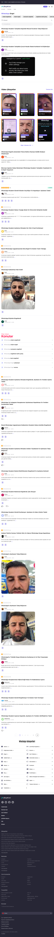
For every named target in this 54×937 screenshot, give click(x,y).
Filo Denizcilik (4, 898)
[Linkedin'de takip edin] (13, 802)
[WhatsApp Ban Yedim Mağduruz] (27, 105)
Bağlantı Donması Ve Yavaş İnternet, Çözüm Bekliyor (12, 833)
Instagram (3, 859)
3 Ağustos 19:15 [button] (7, 495)
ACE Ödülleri (4, 812)
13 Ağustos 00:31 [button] (7, 385)
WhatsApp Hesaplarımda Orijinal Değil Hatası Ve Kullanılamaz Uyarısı (23, 679)
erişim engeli (17, 16)
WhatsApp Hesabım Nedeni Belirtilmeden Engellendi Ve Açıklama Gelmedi (24, 471)
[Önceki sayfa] (16, 735)
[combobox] (27, 24)
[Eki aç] (18, 66)
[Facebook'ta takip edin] (9, 802)
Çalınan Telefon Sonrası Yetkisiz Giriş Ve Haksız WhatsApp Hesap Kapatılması (25, 533)
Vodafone (3, 884)
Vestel (28, 878)
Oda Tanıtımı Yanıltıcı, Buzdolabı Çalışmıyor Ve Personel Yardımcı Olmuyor (16, 835)
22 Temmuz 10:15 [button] (7, 662)
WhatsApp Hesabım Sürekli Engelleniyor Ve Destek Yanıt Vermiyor (22, 698)
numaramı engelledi (28, 16)
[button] (5, 188)
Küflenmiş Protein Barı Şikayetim (8, 843)
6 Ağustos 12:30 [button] (7, 454)
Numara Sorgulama (5, 882)
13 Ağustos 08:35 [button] (7, 322)
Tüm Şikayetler (4, 852)
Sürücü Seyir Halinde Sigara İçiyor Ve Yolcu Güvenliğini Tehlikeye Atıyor (16, 845)
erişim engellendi (7, 16)
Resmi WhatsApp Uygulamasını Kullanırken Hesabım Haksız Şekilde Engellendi (26, 425)
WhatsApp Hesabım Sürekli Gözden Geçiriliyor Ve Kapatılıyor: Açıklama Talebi (25, 190)
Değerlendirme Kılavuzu (7, 928)
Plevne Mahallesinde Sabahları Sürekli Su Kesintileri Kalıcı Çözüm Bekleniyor (17, 839)
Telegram (3, 866)
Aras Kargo (3, 880)
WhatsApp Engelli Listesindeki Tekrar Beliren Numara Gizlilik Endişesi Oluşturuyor (23, 152)
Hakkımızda (4, 806)
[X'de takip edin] (2, 802)
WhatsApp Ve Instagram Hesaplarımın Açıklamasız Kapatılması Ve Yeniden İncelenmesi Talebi (24, 403)
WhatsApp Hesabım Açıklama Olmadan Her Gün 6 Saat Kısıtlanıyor (22, 228)
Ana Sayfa (3, 9)
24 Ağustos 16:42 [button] (7, 213)
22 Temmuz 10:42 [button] (7, 609)
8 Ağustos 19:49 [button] (7, 408)
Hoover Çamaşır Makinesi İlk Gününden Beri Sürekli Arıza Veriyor (15, 848)
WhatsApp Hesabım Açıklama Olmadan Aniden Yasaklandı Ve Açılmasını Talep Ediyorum (26, 449)
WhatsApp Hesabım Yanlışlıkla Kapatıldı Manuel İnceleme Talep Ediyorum (24, 28)
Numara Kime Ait (4, 860)
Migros (28, 880)
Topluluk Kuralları (5, 924)
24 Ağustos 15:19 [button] (7, 231)
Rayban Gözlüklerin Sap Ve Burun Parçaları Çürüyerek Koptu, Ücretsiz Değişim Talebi (18, 846)
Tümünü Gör (49, 89)
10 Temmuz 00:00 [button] (7, 701)
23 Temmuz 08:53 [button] (7, 557)
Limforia (3, 900)
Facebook (29, 859)
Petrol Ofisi (3, 894)
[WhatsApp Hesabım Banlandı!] (45, 131)
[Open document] (2, 200)
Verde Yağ (29, 900)
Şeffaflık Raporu (5, 818)
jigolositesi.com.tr (30, 862)
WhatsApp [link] (5, 13)
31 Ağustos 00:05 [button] (7, 50)
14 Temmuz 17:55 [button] (7, 683)
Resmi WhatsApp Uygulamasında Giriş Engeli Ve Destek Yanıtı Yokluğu (23, 248)
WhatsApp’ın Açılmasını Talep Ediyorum (13, 554)
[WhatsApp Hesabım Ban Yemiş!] (27, 131)
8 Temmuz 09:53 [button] (7, 719)
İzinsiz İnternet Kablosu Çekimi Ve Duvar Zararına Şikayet (13, 841)
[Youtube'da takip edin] (6, 802)
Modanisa (3, 876)
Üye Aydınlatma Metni (6, 917)
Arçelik (2, 878)
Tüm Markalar (4, 868)
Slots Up (29, 892)
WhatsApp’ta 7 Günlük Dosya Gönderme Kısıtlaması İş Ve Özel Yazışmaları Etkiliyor (24, 658)
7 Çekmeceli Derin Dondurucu (7, 906)
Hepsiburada (29, 876)
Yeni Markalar (4, 870)
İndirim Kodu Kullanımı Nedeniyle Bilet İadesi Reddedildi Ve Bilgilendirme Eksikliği (18, 850)
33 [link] (33, 735)
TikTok (2, 862)
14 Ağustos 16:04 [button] (7, 252)
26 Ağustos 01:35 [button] (7, 194)
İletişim (3, 824)
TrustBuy (3, 933)
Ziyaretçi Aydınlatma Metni (7, 919)
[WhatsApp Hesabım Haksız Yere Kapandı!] (9, 105)
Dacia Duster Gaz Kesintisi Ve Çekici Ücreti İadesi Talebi (12, 837)
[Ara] (49, 6)
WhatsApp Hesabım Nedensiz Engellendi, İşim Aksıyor (18, 491)
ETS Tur (29, 882)
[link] (2, 419)
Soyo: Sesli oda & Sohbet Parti (33, 860)
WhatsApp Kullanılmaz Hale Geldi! (12, 269)
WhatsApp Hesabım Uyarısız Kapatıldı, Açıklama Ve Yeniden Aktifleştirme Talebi (26, 716)
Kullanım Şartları (5, 921)
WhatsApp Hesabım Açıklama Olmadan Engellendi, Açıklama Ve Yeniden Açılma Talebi (26, 380)
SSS (2, 821)
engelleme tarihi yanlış (41, 16)
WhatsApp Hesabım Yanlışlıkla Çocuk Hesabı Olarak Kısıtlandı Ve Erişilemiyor (25, 46)
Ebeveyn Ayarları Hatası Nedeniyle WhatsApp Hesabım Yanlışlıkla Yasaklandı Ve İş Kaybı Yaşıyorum (26, 169)
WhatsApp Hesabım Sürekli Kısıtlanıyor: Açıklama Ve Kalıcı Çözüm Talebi (24, 512)
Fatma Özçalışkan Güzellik (6, 892)
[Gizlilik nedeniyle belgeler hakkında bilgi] (2, 40)
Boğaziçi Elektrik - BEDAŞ (32, 896)
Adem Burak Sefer (31, 898)
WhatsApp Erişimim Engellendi (11, 318)
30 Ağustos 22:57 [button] (7, 157)
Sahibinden (29, 864)
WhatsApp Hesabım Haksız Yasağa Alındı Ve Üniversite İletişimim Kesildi (24, 210)
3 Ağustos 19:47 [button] (7, 474)
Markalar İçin (4, 809)
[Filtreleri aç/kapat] (52, 20)
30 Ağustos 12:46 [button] (7, 173)
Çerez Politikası (5, 926)
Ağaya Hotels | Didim (5, 896)
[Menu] (52, 6)
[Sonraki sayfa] (37, 735)
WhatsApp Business (31, 866)
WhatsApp (9, 9)
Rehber (3, 815)
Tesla (28, 894)
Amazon (29, 884)
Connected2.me (4, 864)
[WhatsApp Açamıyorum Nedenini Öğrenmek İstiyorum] (45, 105)
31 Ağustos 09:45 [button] (7, 32)
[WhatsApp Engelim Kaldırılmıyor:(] (9, 131)
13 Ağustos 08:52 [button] (7, 273)
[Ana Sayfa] (6, 6)
